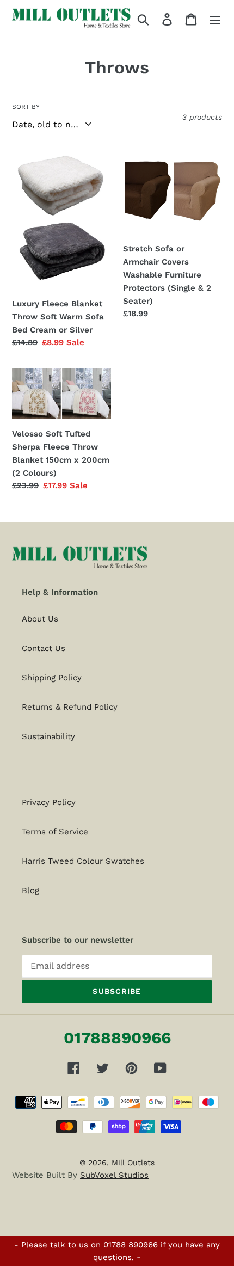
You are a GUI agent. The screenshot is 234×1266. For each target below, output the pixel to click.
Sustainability (48, 736)
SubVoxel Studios (114, 1175)
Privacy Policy (49, 802)
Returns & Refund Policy (70, 707)
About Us (40, 619)
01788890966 (117, 1037)
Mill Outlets (133, 1162)
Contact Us (43, 648)
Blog (30, 890)
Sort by (26, 106)
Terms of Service (55, 832)
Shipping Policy (52, 678)
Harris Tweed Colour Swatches (83, 861)
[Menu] (215, 19)
